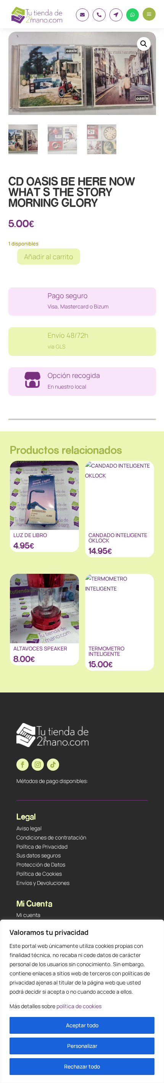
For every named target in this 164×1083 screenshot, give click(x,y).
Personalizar (82, 1045)
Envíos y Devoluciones (42, 882)
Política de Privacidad (42, 846)
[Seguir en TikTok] (53, 765)
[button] (144, 44)
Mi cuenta (28, 914)
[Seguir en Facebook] (22, 765)
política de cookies (78, 1006)
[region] (82, 1001)
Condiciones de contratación (51, 837)
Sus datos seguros (38, 855)
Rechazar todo (82, 1066)
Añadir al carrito (48, 256)
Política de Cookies (39, 873)
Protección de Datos (40, 864)
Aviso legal (29, 828)
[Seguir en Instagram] (38, 765)
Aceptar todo (82, 1025)
